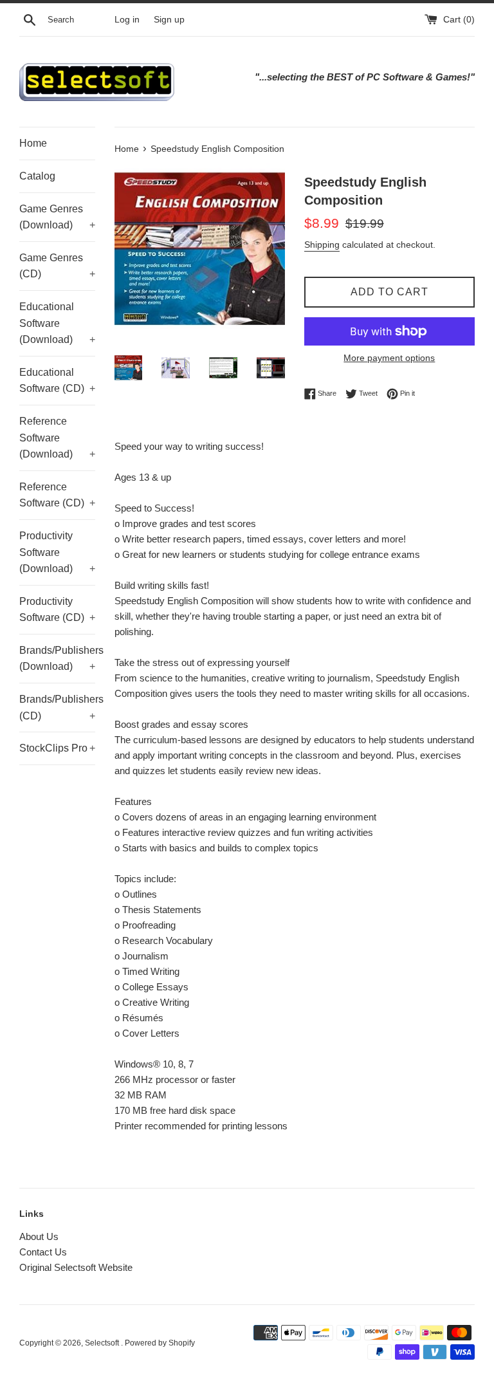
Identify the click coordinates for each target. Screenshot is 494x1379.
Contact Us (43, 1251)
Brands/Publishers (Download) (57, 658)
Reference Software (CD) (57, 495)
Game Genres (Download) (57, 217)
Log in (127, 19)
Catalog (37, 176)
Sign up (169, 19)
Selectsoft (103, 1342)
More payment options (389, 358)
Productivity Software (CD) (57, 610)
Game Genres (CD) (57, 266)
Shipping (322, 244)
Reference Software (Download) (57, 437)
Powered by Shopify (160, 1342)
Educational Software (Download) (57, 323)
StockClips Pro (57, 748)
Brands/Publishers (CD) (57, 707)
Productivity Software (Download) (57, 552)
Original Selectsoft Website (76, 1267)
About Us (39, 1236)
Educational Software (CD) (57, 380)
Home (33, 143)
